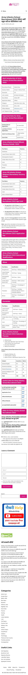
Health (2, 615)
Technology (4, 635)
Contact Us (22, 667)
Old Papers (4, 621)
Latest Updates (14, 436)
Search (3, 493)
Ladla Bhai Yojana (5, 657)
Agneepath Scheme (6, 661)
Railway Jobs (4, 625)
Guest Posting (10, 670)
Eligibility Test (4, 606)
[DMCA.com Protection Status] (6, 536)
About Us (14, 667)
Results (3, 627)
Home (5, 667)
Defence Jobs (6, 436)
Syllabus (3, 633)
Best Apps (3, 600)
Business (3, 602)
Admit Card (4, 594)
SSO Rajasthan (4, 651)
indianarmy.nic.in (18, 108)
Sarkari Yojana (4, 629)
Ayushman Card (5, 653)
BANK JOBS (4, 598)
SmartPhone (4, 631)
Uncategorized (4, 642)
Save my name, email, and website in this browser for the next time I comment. (13, 481)
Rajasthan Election (5, 655)
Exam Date (3, 608)
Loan (2, 619)
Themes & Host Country (7, 637)
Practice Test (4, 623)
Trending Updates (5, 640)
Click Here (16, 111)
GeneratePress (22, 672)
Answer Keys (4, 596)
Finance (3, 610)
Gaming (3, 613)
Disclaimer (18, 670)
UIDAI (9, 667)
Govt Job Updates (5, 659)
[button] (26, 11)
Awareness (8, 369)
